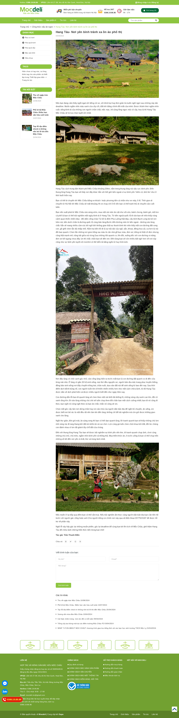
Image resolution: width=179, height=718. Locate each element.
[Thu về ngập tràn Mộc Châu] (27, 98)
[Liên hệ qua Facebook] (5, 683)
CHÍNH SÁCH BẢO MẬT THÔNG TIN (84, 675)
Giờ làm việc (128, 10)
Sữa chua (29, 58)
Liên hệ (73, 20)
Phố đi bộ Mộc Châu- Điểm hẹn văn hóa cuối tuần (41, 112)
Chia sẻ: (59, 541)
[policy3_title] (119, 11)
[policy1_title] (59, 11)
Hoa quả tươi (30, 43)
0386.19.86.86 (32, 2)
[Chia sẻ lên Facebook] (66, 541)
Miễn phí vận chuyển (73, 10)
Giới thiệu (38, 20)
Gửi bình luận (63, 585)
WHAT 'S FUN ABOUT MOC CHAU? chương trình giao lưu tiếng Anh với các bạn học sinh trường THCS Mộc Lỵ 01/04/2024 (107, 628)
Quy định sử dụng (76, 665)
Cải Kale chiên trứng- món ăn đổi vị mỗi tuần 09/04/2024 (80, 619)
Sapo (61, 714)
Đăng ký (155, 2)
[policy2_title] (100, 11)
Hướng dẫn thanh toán (114, 668)
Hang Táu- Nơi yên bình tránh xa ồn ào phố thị (89, 32)
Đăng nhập (142, 2)
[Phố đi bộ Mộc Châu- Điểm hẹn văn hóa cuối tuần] (27, 112)
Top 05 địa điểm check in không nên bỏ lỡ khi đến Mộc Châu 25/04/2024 (87, 610)
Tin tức (63, 20)
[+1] (80, 541)
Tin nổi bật (29, 89)
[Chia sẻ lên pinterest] (75, 541)
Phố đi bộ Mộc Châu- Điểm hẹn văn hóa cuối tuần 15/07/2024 (82, 605)
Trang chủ (26, 20)
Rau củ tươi (29, 37)
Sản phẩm (50, 20)
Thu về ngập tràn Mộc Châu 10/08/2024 (74, 600)
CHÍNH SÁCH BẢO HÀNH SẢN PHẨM (84, 668)
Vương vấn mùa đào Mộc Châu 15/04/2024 (75, 614)
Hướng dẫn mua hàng (113, 665)
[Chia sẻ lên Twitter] (70, 541)
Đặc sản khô (30, 53)
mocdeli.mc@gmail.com (32, 695)
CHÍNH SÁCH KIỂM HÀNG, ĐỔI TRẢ (83, 679)
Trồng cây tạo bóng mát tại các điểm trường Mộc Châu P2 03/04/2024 (86, 623)
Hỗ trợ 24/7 (109, 9)
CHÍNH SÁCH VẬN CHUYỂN (80, 672)
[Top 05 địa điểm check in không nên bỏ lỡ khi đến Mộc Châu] (27, 128)
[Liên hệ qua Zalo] (5, 692)
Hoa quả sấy (30, 48)
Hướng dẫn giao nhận (113, 672)
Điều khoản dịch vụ (112, 675)
